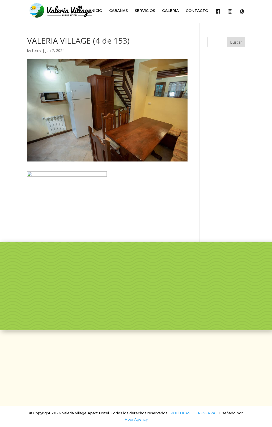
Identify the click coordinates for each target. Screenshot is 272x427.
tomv (36, 50)
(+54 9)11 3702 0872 (136, 379)
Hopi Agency (136, 419)
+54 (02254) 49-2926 (136, 370)
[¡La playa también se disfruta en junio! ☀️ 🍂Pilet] (119, 289)
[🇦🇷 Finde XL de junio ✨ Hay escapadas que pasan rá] (160, 289)
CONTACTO (197, 11)
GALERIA (170, 11)
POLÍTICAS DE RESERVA (193, 413)
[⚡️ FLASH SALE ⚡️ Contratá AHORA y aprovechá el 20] (160, 265)
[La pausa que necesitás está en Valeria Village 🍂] (202, 265)
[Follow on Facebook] (129, 346)
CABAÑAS (118, 11)
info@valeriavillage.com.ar (136, 361)
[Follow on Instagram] (142, 346)
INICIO (96, 11)
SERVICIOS (145, 11)
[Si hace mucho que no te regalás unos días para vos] (243, 265)
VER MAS (45, 307)
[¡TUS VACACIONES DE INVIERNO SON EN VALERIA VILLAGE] (119, 265)
